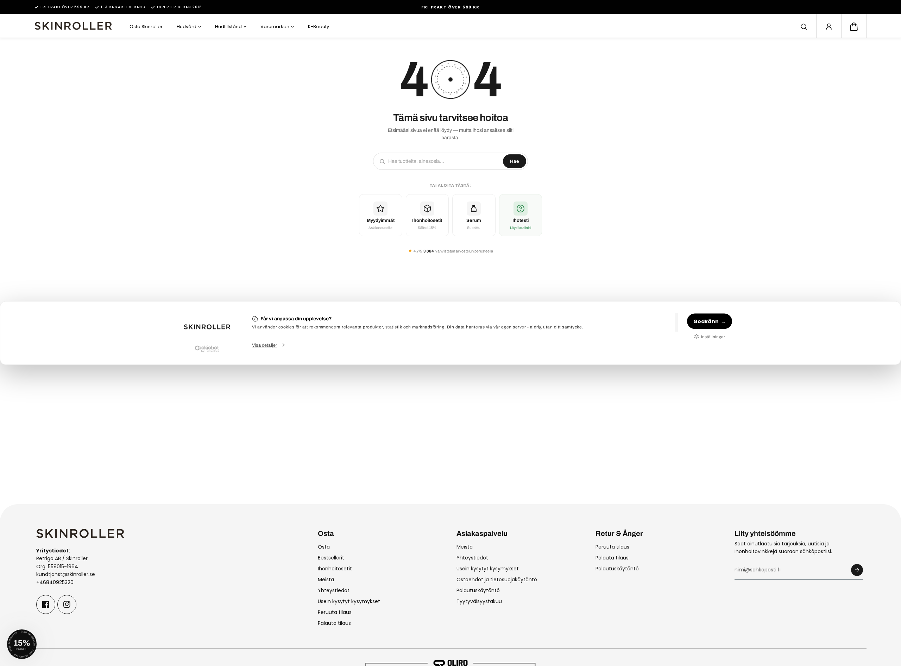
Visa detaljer (264, 345)
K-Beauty (318, 26)
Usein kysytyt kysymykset (349, 601)
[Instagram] (66, 604)
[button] (854, 27)
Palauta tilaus (334, 623)
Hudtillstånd (228, 26)
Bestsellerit (331, 557)
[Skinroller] (73, 26)
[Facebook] (45, 604)
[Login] (829, 27)
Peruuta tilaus (335, 612)
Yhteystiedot (333, 590)
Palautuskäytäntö (478, 590)
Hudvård (186, 26)
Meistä (326, 579)
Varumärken (274, 26)
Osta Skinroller (146, 26)
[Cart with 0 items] (854, 27)
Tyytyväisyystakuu (479, 601)
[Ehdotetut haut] (804, 27)
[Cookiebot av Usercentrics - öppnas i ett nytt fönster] (207, 348)
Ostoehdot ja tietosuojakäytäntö (496, 579)
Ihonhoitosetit (335, 568)
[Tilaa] (857, 570)
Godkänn (706, 321)
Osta (324, 546)
